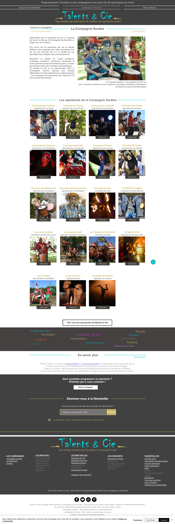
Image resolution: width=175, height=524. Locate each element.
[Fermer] (172, 520)
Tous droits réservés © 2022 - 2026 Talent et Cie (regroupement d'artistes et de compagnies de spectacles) (88, 491)
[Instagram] (88, 499)
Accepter (164, 520)
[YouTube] (82, 499)
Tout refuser (150, 520)
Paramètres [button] (137, 520)
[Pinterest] (94, 499)
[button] (111, 58)
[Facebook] (76, 499)
